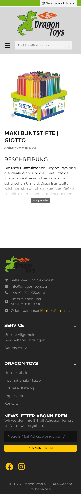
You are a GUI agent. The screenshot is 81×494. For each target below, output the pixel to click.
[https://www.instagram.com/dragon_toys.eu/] (21, 467)
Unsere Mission (17, 373)
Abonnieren (40, 448)
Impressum (14, 396)
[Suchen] (67, 45)
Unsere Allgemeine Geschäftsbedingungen (25, 337)
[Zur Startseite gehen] (40, 23)
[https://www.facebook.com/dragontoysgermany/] (9, 467)
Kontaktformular (54, 311)
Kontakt (11, 403)
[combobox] (39, 45)
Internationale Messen (23, 380)
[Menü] (7, 45)
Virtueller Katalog (19, 388)
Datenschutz (15, 348)
